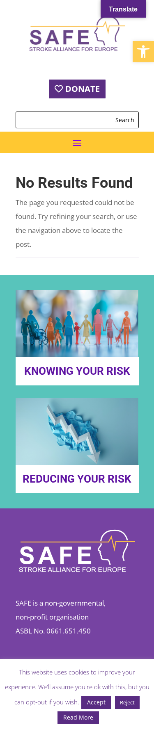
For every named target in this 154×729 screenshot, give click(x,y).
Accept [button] (96, 702)
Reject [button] (127, 702)
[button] (143, 51)
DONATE (82, 88)
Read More (78, 717)
